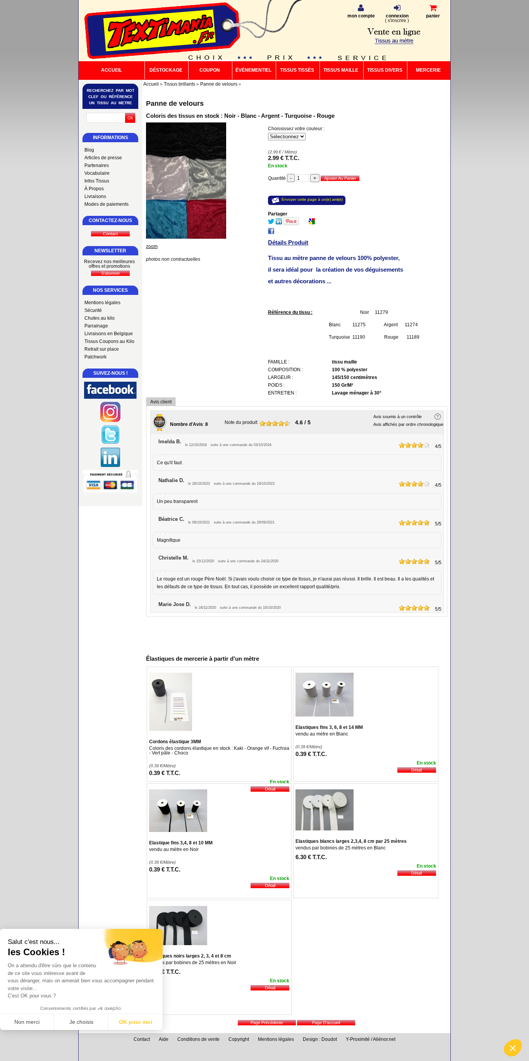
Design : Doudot (320, 1039)
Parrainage (96, 326)
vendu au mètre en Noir (174, 849)
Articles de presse (103, 157)
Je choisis (81, 1022)
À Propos (94, 188)
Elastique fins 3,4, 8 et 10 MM (181, 843)
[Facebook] (110, 397)
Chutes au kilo (99, 318)
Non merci (27, 1022)
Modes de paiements (106, 204)
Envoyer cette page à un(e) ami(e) (312, 199)
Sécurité (93, 310)
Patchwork (95, 357)
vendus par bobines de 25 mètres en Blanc (340, 848)
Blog (89, 150)
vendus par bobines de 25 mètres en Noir (192, 962)
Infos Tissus (96, 181)
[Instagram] (110, 420)
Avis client (161, 402)
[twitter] (110, 443)
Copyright (238, 1039)
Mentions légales (102, 302)
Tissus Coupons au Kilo (109, 341)
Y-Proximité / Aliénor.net (370, 1039)
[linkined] (110, 465)
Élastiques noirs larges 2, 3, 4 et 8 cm (190, 956)
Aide (163, 1039)
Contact (142, 1039)
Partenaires (96, 165)
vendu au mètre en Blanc (321, 734)
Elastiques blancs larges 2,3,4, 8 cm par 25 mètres (351, 841)
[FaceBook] (271, 232)
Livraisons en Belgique (108, 333)
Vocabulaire (97, 173)
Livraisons (95, 196)
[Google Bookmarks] (312, 223)
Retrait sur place (101, 349)
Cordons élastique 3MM (175, 741)
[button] (512, 1048)
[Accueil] (159, 31)
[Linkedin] (279, 223)
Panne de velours (175, 103)
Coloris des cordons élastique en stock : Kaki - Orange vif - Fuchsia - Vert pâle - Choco (219, 750)
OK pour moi (135, 1022)
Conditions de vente (198, 1039)
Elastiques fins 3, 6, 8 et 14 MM (329, 727)
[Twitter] (271, 223)
